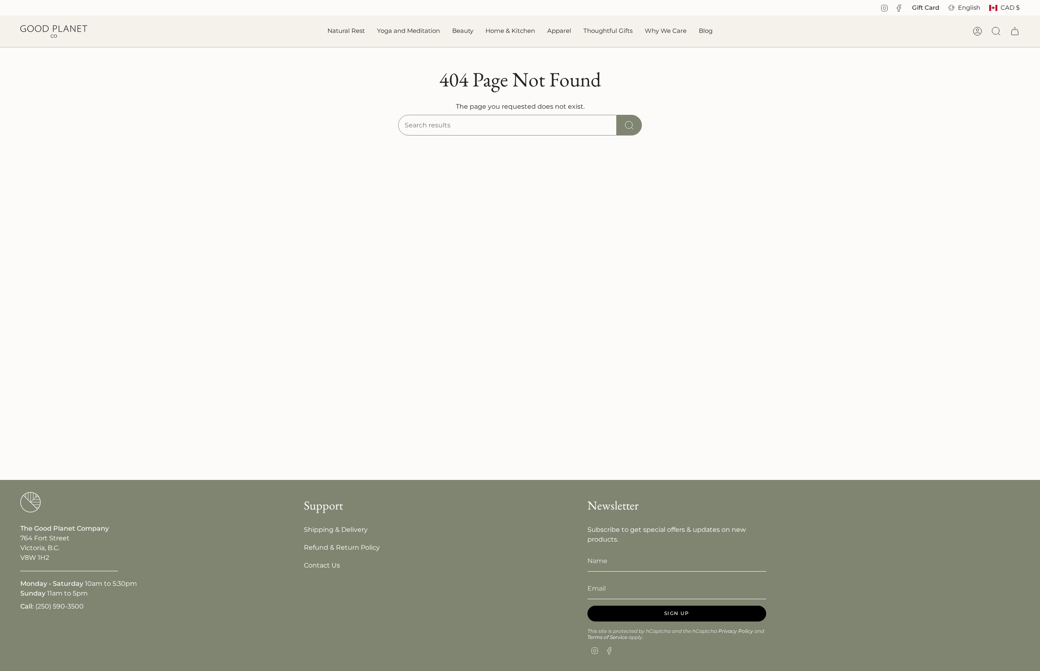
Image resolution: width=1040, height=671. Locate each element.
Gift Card (925, 7)
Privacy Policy (735, 631)
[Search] (629, 125)
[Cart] (1014, 31)
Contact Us (322, 565)
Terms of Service (607, 637)
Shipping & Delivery (336, 529)
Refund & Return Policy (342, 547)
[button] (346, 31)
